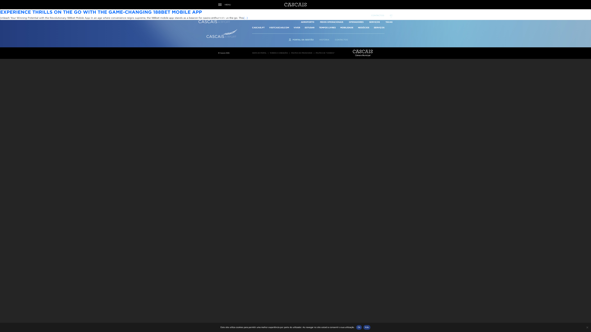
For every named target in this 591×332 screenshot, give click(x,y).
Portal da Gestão (355, 15)
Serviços (374, 22)
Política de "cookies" (325, 53)
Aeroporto (307, 22)
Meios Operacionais (331, 22)
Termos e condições (279, 53)
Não (367, 327)
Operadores (356, 22)
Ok (359, 327)
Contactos (377, 15)
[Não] (587, 327)
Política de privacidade (301, 53)
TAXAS (389, 22)
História (324, 40)
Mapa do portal (259, 53)
